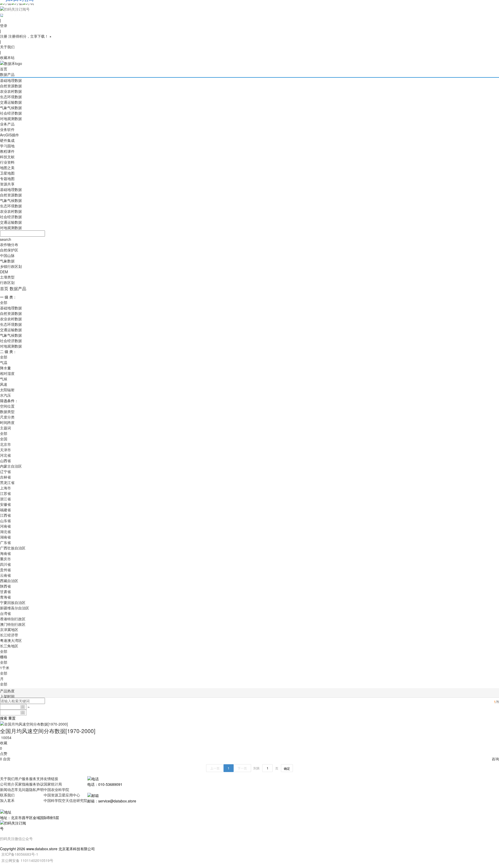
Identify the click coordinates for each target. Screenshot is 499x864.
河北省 (5, 455)
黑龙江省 (7, 482)
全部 (3, 302)
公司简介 (7, 784)
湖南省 (5, 537)
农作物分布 (9, 244)
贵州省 (5, 569)
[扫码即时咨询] (249, 9)
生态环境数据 (11, 96)
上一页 (215, 768)
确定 (287, 768)
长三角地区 (9, 645)
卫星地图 (7, 173)
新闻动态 (7, 789)
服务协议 (36, 784)
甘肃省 (5, 591)
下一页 (242, 768)
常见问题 (22, 789)
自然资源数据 (11, 85)
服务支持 (36, 778)
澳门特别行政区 (12, 624)
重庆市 (5, 558)
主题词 (5, 427)
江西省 (5, 515)
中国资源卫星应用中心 (62, 794)
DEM (4, 271)
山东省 (5, 520)
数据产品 (7, 74)
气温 (3, 362)
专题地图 (7, 178)
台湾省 (5, 613)
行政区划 (7, 282)
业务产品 (7, 124)
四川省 (5, 564)
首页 (3, 68)
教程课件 (7, 151)
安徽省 (5, 504)
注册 (3, 36)
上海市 (5, 487)
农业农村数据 (11, 91)
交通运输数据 (11, 102)
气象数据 (7, 260)
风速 (3, 384)
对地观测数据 (11, 118)
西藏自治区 (9, 580)
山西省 (5, 460)
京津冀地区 (9, 629)
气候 (3, 378)
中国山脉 (7, 255)
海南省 (5, 553)
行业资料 (7, 162)
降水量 (5, 367)
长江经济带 (9, 634)
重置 (12, 718)
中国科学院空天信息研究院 (65, 800)
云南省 (5, 575)
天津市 (5, 449)
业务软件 (7, 129)
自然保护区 (9, 249)
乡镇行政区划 (11, 266)
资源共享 (7, 184)
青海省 (5, 597)
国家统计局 (53, 784)
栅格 (3, 656)
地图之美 (7, 167)
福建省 (5, 509)
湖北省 (5, 531)
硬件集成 (7, 140)
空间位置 (7, 406)
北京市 (5, 444)
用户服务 (22, 778)
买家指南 (22, 784)
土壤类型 (7, 277)
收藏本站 (7, 57)
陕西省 (5, 586)
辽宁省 (5, 471)
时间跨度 (7, 422)
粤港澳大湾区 (11, 640)
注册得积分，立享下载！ (28, 36)
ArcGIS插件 (9, 134)
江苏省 (5, 493)
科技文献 (7, 156)
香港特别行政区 (12, 618)
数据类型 (7, 411)
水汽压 (5, 395)
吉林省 (5, 477)
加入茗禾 (7, 800)
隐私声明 (36, 789)
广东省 (5, 542)
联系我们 (7, 794)
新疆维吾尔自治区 (14, 607)
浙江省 (5, 498)
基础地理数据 (11, 80)
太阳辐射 (7, 389)
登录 (3, 25)
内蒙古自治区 (11, 466)
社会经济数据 (11, 113)
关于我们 (7, 46)
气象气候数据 (11, 107)
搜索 (3, 718)
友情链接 (51, 778)
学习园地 (7, 145)
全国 (3, 438)
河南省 (5, 526)
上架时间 (7, 696)
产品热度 (7, 690)
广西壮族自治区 (12, 547)
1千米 (4, 667)
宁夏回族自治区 (12, 602)
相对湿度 (7, 373)
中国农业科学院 (56, 789)
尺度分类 (7, 417)
